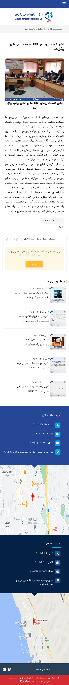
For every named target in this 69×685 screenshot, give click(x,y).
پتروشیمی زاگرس (54, 29)
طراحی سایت (44, 681)
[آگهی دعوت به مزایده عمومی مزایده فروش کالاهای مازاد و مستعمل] (58, 365)
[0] (7, 239)
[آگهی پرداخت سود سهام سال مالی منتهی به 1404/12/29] (58, 389)
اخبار (60, 227)
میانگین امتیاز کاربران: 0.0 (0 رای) (39, 239)
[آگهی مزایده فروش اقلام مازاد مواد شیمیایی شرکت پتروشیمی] (58, 318)
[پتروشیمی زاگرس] (34, 16)
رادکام (34, 681)
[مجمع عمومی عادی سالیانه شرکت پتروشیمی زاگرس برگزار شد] (58, 342)
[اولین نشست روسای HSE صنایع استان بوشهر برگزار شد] (34, 79)
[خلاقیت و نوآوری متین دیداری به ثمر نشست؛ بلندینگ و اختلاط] (58, 295)
